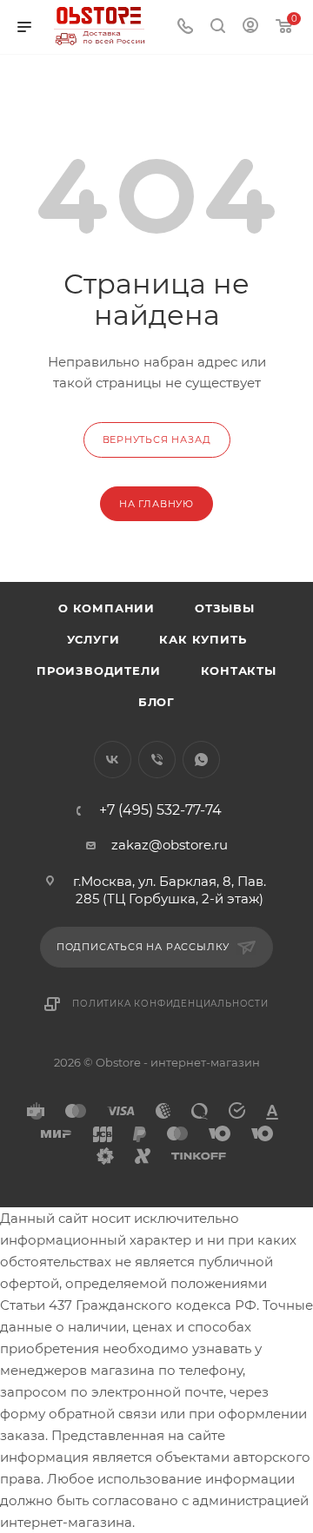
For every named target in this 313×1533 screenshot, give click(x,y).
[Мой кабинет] (250, 27)
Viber (157, 759)
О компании (106, 608)
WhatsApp (201, 759)
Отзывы (225, 608)
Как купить (202, 639)
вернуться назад (157, 439)
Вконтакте (112, 759)
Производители (98, 670)
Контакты (238, 670)
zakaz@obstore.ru (169, 844)
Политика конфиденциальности (170, 1003)
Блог (156, 702)
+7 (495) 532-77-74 (160, 810)
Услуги (93, 639)
